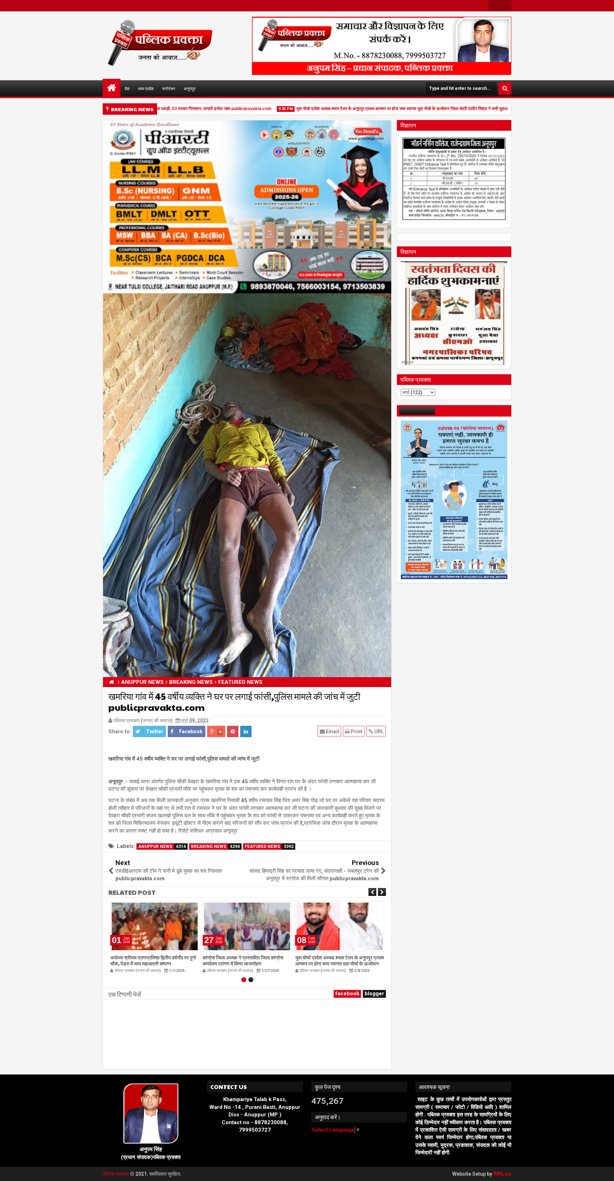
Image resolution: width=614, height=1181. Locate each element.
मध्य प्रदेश (146, 88)
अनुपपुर (189, 88)
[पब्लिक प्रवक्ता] (111, 88)
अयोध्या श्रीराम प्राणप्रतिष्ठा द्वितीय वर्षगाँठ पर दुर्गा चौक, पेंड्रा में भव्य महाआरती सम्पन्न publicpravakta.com (153, 963)
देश (127, 88)
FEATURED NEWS (269, 846)
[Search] (505, 88)
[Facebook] (494, 5)
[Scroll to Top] (603, 1170)
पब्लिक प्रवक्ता (116, 1174)
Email (332, 731)
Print (356, 731)
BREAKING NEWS (215, 846)
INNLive (502, 1174)
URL (378, 731)
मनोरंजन (168, 88)
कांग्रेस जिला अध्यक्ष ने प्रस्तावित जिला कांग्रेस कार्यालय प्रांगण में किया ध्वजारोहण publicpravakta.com (243, 963)
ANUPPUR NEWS (162, 846)
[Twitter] (505, 5)
